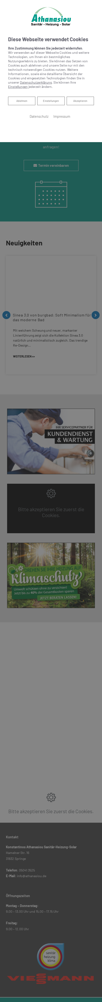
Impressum (61, 116)
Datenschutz (39, 116)
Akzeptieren (80, 100)
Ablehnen (21, 100)
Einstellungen (51, 100)
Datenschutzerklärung (36, 82)
